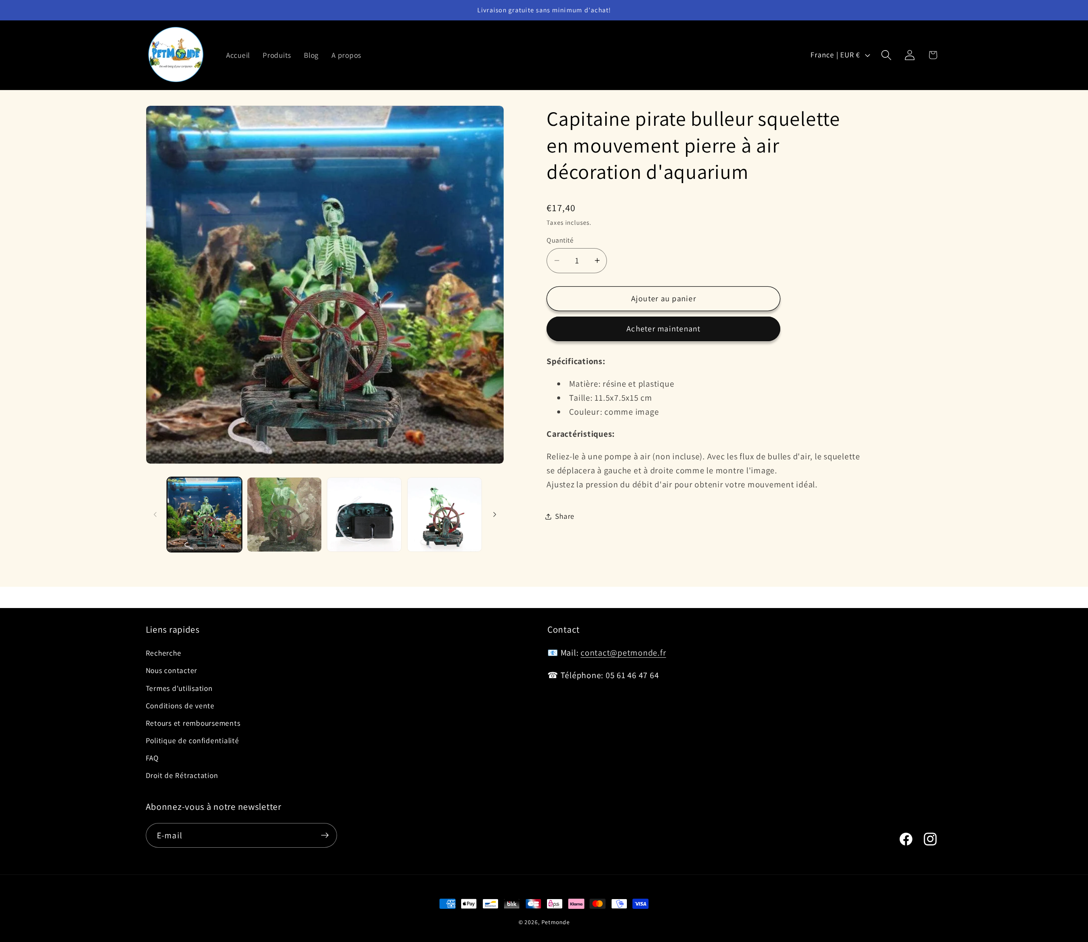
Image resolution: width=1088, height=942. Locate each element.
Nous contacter (172, 670)
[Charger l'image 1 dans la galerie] (204, 514)
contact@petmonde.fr (623, 652)
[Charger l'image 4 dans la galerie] (444, 514)
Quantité (560, 240)
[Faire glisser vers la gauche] (155, 514)
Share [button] (565, 516)
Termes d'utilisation (179, 688)
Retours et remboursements (193, 723)
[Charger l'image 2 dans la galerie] (284, 514)
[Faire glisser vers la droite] (494, 514)
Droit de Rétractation (182, 775)
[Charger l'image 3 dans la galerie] (364, 514)
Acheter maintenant (663, 328)
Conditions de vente (180, 705)
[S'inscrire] (325, 835)
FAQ (152, 758)
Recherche (163, 653)
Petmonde (555, 922)
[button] (886, 55)
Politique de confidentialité (192, 740)
